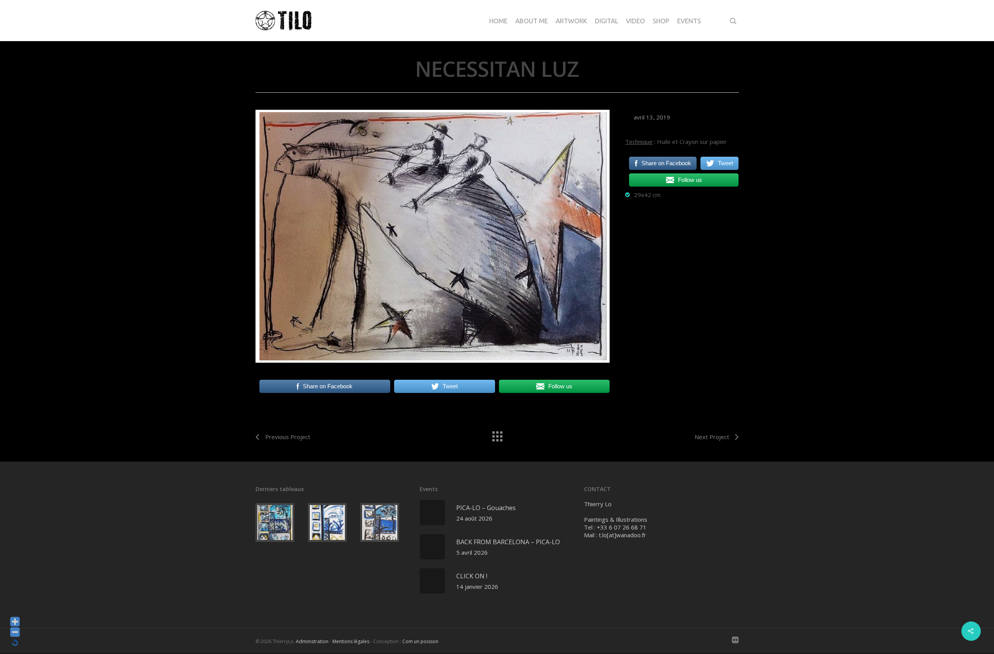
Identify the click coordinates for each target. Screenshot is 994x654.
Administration (312, 641)
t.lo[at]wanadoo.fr (622, 535)
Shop (661, 20)
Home (498, 20)
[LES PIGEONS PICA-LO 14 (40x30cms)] (280, 522)
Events (689, 20)
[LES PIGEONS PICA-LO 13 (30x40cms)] (332, 522)
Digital (606, 20)
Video (635, 20)
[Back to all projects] (497, 434)
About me (531, 20)
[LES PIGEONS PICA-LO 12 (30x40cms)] (385, 522)
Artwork (571, 20)
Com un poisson (420, 641)
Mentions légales (350, 641)
